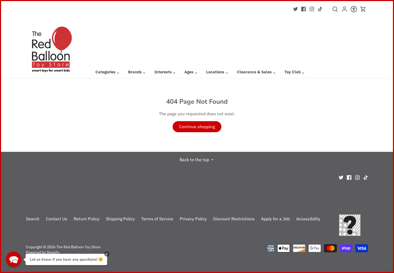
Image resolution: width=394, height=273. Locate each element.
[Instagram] (312, 9)
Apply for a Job (275, 218)
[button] (13, 259)
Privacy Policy (193, 218)
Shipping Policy (120, 218)
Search (32, 218)
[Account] (344, 10)
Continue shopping (197, 126)
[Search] (335, 11)
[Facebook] (303, 9)
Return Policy (86, 218)
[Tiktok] (320, 9)
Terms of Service (157, 218)
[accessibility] (354, 10)
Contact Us (56, 218)
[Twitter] (295, 9)
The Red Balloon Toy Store (78, 246)
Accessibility (308, 218)
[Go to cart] (363, 9)
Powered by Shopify (43, 252)
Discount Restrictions (234, 218)
